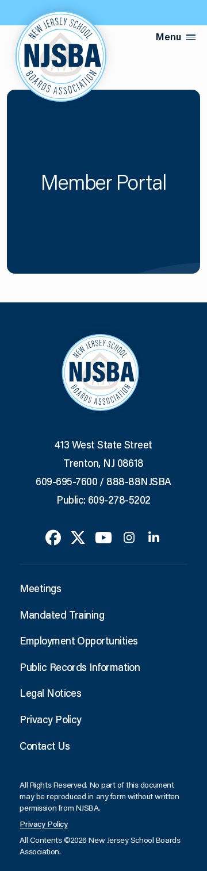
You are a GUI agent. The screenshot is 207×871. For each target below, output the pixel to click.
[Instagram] (129, 536)
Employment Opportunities (78, 640)
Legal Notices (50, 693)
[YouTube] (103, 536)
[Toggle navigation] (191, 37)
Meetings (40, 588)
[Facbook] (53, 536)
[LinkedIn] (154, 536)
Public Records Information (80, 667)
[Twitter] (78, 536)
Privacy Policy (50, 719)
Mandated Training (62, 614)
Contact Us (45, 746)
